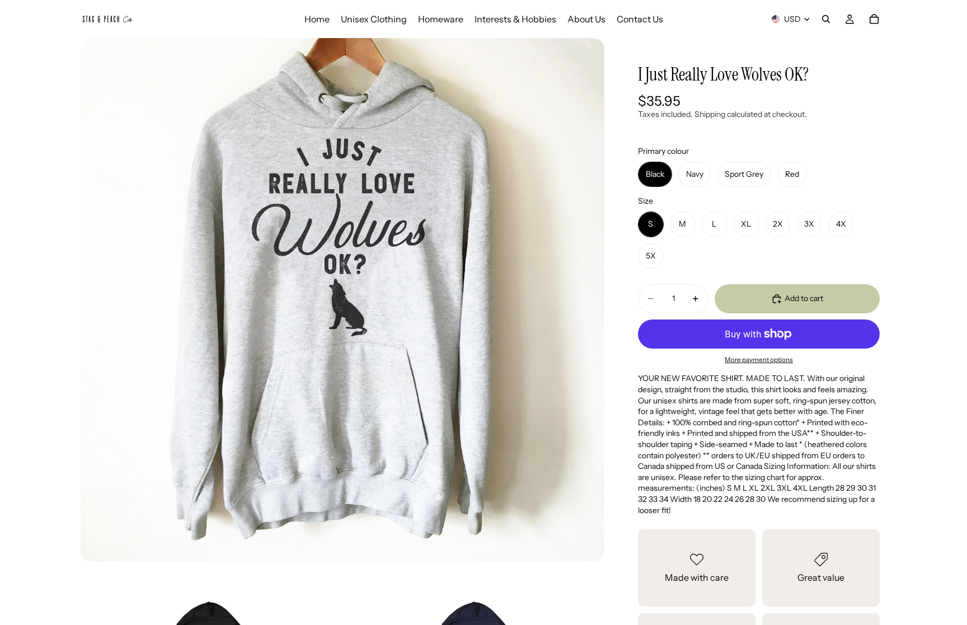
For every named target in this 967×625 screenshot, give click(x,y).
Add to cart (804, 298)
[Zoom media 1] (342, 300)
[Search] (826, 19)
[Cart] (874, 19)
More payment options (759, 360)
